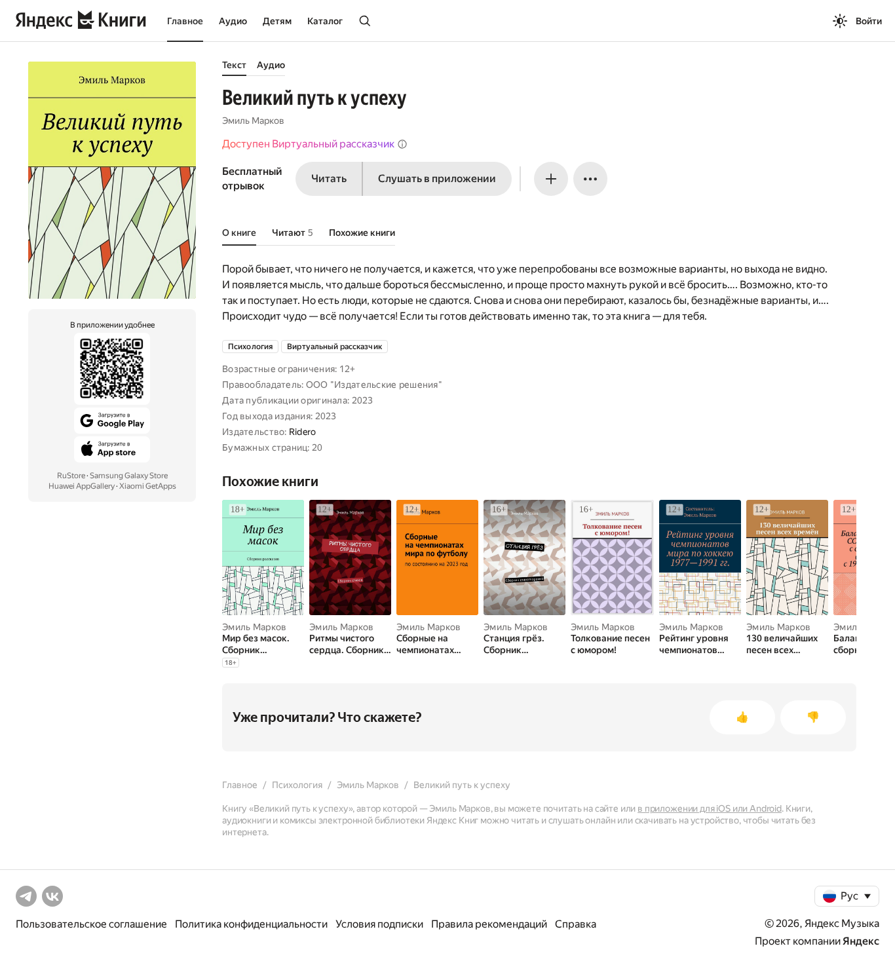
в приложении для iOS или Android (710, 808)
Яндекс (861, 941)
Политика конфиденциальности (251, 924)
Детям (277, 21)
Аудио (233, 21)
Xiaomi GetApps (147, 486)
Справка (575, 924)
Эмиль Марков (253, 120)
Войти (869, 21)
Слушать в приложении (437, 178)
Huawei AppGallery (81, 486)
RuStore (71, 475)
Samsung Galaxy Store (129, 475)
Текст (234, 65)
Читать (329, 178)
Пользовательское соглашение (91, 924)
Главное (185, 21)
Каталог (325, 21)
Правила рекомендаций (489, 924)
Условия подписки (379, 924)
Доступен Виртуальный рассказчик (308, 144)
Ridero (302, 431)
